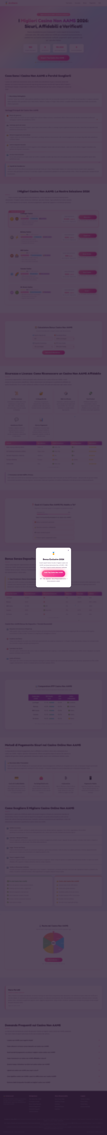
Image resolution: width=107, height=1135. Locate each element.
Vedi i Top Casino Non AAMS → (53, 574)
